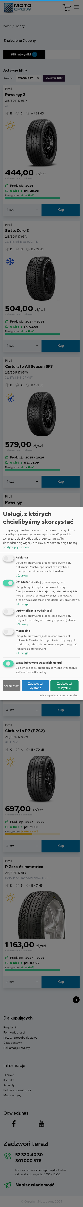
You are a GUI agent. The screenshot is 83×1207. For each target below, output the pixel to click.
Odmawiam (11, 686)
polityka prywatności (16, 547)
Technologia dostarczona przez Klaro (58, 695)
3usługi (22, 624)
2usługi (22, 575)
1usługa (22, 604)
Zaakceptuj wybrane (35, 686)
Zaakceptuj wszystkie (64, 686)
